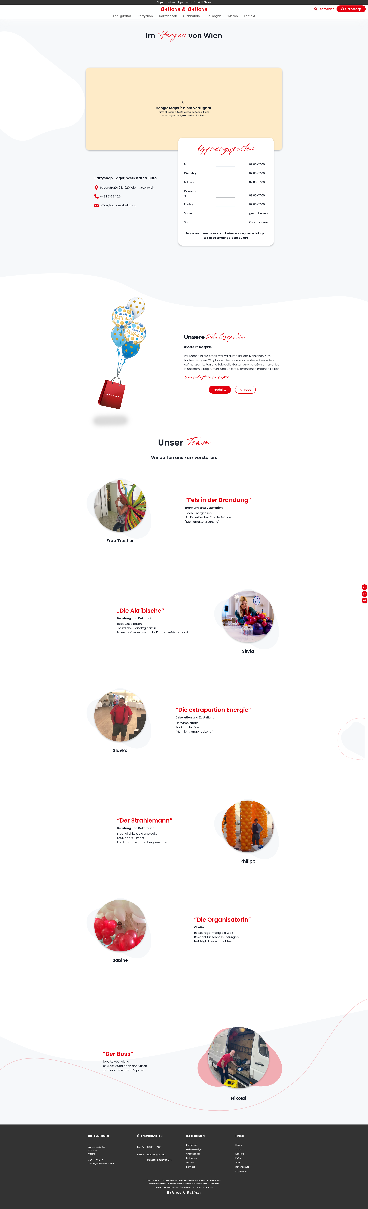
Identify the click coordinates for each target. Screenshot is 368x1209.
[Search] (316, 8)
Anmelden (327, 9)
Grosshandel (193, 1153)
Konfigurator (122, 16)
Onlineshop (353, 9)
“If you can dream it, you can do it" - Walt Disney (184, 2)
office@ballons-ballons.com (103, 1163)
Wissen (232, 16)
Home (238, 1144)
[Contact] (364, 594)
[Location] (364, 600)
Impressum (241, 1171)
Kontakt (249, 16)
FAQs (238, 1158)
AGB (237, 1162)
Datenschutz (242, 1166)
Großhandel (192, 16)
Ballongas (214, 16)
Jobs (238, 1149)
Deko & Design (194, 1149)
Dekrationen (168, 16)
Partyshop (145, 16)
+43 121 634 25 (95, 1160)
